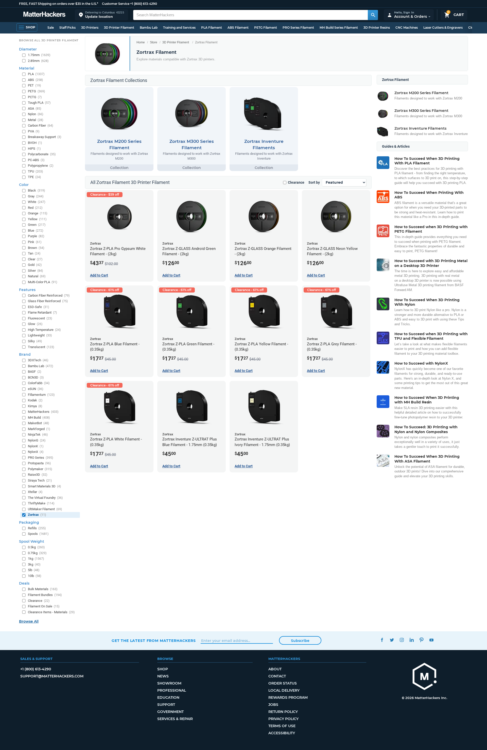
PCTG (35, 97)
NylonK (36, 446)
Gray (36, 196)
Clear (35, 259)
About (275, 669)
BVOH (35, 143)
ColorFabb (39, 383)
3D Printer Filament (119, 27)
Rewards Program (288, 697)
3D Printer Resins (376, 27)
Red (35, 207)
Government (170, 711)
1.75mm (39, 55)
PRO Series (40, 457)
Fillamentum (41, 394)
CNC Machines (406, 27)
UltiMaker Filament (45, 509)
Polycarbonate (42, 154)
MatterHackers (43, 412)
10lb (34, 575)
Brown (36, 247)
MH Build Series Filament (339, 27)
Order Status (282, 683)
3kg (34, 564)
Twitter (391, 640)
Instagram (401, 640)
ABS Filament (238, 27)
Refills (37, 528)
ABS (35, 79)
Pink (35, 242)
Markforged (39, 429)
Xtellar (35, 492)
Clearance (296, 182)
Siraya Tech (40, 480)
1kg (36, 558)
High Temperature (44, 329)
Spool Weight (31, 541)
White (36, 202)
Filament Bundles (45, 595)
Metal (35, 120)
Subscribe (300, 640)
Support (166, 704)
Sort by (314, 182)
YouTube (431, 640)
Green (37, 225)
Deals (24, 583)
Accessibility (281, 733)
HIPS (34, 148)
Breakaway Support (44, 137)
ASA (34, 108)
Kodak (35, 400)
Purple (36, 236)
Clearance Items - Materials (51, 612)
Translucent (41, 347)
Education (168, 697)
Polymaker (40, 469)
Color (24, 184)
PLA (36, 74)
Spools (38, 534)
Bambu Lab (149, 27)
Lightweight (40, 335)
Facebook (381, 640)
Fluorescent (40, 318)
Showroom (169, 683)
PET (34, 85)
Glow (35, 324)
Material (26, 68)
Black (36, 190)
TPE (34, 177)
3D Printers (89, 27)
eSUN (35, 389)
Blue (35, 230)
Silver (35, 270)
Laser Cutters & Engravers (443, 27)
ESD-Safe (38, 307)
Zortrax (37, 515)
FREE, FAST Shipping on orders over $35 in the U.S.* (58, 4)
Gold (35, 265)
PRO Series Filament (298, 27)
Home (140, 42)
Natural (37, 276)
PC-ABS (36, 160)
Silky (35, 341)
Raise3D (37, 474)
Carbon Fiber (40, 125)
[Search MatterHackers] (373, 15)
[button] (101, 14)
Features (27, 289)
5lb (34, 570)
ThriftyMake (41, 503)
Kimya (35, 406)
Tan (34, 253)
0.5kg (36, 547)
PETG (36, 91)
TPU (35, 171)
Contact (277, 676)
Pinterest (421, 640)
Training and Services (179, 27)
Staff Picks (67, 27)
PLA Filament (211, 27)
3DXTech (38, 360)
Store (153, 42)
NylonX (36, 452)
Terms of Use (281, 726)
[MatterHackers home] (44, 15)
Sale (50, 27)
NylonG (37, 440)
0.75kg (37, 553)
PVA (34, 131)
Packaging (29, 522)
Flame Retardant (42, 312)
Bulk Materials (43, 589)
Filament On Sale (44, 606)
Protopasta (39, 463)
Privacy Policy (283, 719)
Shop (162, 669)
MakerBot (38, 423)
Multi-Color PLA (42, 282)
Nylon (35, 114)
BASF (34, 371)
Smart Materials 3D (44, 486)
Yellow (37, 219)
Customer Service (115, 4)
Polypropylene (41, 165)
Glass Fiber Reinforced (48, 301)
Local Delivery (284, 690)
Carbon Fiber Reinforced (49, 295)
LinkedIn (411, 640)
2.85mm (38, 60)
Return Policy (283, 711)
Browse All (29, 621)
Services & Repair (175, 719)
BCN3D (36, 377)
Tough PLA (39, 103)
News (163, 676)
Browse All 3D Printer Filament (49, 40)
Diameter (28, 49)
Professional (171, 690)
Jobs (273, 704)
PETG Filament (265, 27)
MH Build (39, 417)
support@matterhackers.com (51, 676)
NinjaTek (38, 434)
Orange (37, 213)
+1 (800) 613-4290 (143, 4)
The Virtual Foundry (45, 497)
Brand (25, 354)
